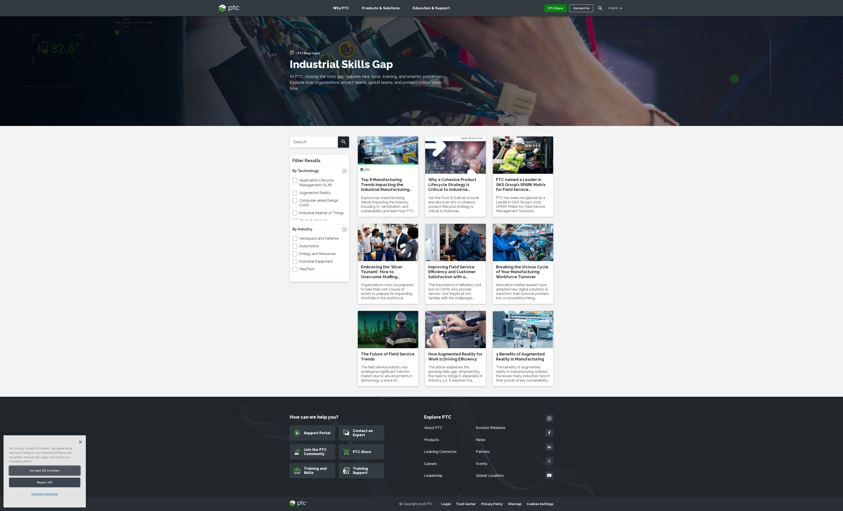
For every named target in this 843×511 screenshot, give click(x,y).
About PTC (433, 428)
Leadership (433, 475)
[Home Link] (292, 54)
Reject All (44, 482)
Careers (430, 464)
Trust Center (466, 504)
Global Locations (490, 475)
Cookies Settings (540, 504)
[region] (45, 471)
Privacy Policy (492, 504)
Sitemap (514, 504)
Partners (483, 452)
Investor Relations (491, 428)
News (480, 440)
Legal (446, 504)
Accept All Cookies (45, 470)
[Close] (80, 442)
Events (481, 464)
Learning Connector (440, 452)
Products (431, 440)
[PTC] (298, 503)
